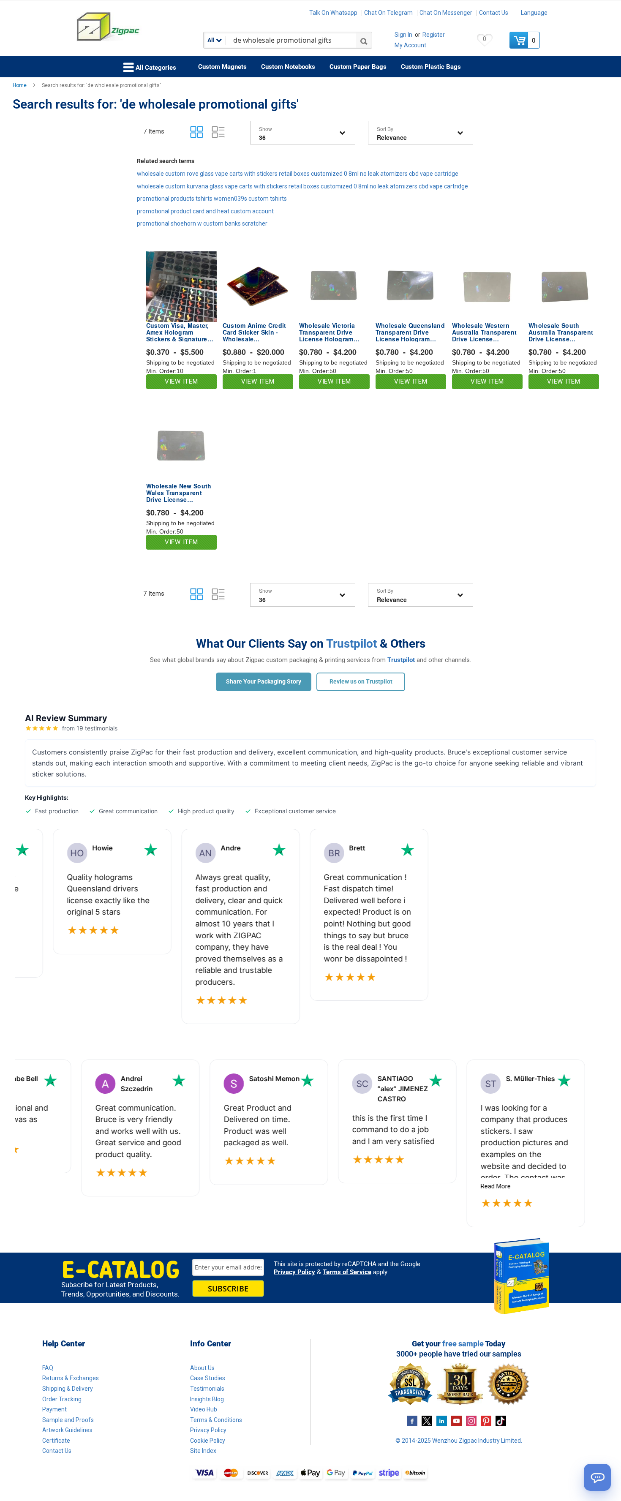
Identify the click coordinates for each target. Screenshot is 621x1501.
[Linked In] (441, 1420)
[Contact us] (597, 1477)
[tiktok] (501, 1420)
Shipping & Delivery (67, 1388)
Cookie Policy (207, 1440)
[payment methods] (310, 1473)
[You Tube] (456, 1420)
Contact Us (493, 12)
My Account (410, 45)
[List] (218, 132)
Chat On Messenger (445, 12)
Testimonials (207, 1388)
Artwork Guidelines (67, 1430)
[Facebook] (412, 1420)
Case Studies (207, 1378)
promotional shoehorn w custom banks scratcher (202, 223)
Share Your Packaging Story (263, 681)
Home (20, 85)
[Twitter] (427, 1420)
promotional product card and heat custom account (205, 211)
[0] (519, 40)
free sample (463, 1343)
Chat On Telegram (388, 12)
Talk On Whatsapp (333, 12)
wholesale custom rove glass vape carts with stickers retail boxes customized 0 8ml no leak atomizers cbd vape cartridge (297, 173)
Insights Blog (207, 1399)
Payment (54, 1409)
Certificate (56, 1440)
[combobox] (287, 40)
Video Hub (203, 1409)
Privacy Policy (294, 1272)
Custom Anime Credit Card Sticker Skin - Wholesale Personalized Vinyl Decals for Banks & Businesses (254, 332)
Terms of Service (347, 1272)
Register (433, 34)
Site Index (203, 1450)
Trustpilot (351, 644)
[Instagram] (471, 1420)
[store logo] (134, 27)
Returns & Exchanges (70, 1378)
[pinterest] (486, 1420)
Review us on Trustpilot (361, 681)
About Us (202, 1368)
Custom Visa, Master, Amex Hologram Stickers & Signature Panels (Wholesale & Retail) (177, 332)
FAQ (47, 1368)
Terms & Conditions (216, 1420)
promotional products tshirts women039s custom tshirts (212, 198)
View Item (181, 381)
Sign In (403, 34)
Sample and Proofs (68, 1420)
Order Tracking (62, 1399)
